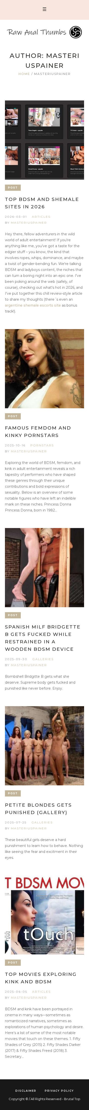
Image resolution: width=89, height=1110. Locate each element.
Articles (41, 216)
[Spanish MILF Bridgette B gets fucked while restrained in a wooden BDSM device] (44, 567)
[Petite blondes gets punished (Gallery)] (44, 745)
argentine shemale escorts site (33, 305)
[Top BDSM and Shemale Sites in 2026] (44, 140)
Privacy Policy (59, 1090)
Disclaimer (25, 1090)
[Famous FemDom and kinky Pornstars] (44, 368)
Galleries (43, 659)
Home (24, 74)
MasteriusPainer (29, 222)
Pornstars (42, 445)
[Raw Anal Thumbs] (44, 32)
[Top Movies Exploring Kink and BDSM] (44, 915)
